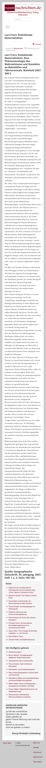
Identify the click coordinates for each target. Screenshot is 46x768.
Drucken (38, 44)
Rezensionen (18, 48)
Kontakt (36, 747)
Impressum (37, 752)
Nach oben (7, 743)
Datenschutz (37, 757)
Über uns (36, 742)
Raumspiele (37, 761)
